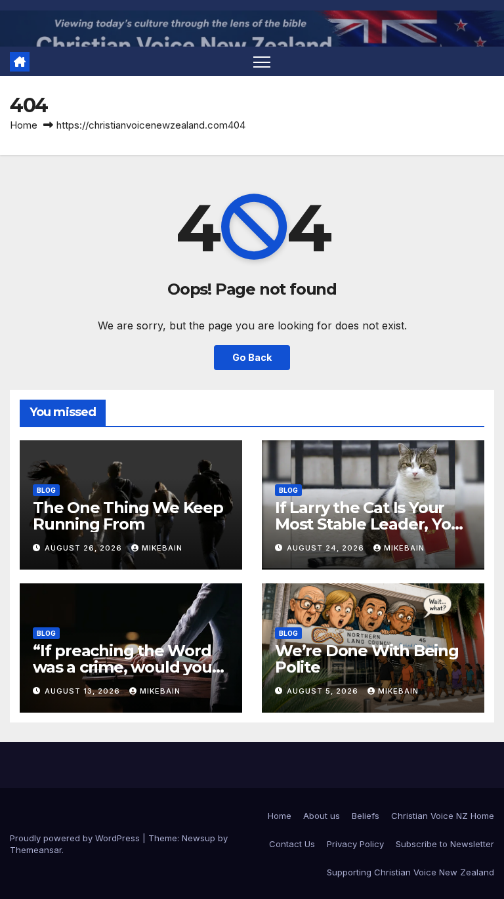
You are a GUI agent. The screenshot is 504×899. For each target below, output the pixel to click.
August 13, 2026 (84, 691)
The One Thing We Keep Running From (128, 515)
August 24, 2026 (327, 548)
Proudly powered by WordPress (76, 838)
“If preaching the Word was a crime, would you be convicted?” (122, 667)
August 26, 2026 (85, 548)
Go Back (252, 357)
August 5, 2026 (324, 691)
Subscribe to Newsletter (445, 844)
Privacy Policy (355, 844)
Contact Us (292, 844)
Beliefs (365, 815)
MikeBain (162, 548)
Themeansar (36, 850)
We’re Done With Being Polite (367, 659)
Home (23, 125)
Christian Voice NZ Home (442, 815)
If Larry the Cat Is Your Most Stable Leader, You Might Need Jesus (368, 524)
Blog (46, 490)
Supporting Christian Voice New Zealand (410, 872)
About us (321, 815)
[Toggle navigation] (262, 61)
